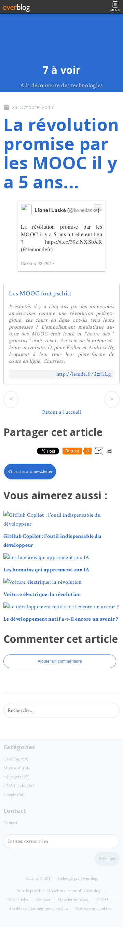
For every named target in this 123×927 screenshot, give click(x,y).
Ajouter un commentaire (60, 661)
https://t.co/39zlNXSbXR (73, 241)
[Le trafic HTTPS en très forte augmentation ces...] (112, 399)
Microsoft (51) (16, 768)
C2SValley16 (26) (18, 786)
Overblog (89, 879)
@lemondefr (37, 249)
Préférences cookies (93, 909)
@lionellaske (83, 210)
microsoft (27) (16, 777)
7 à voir (62, 70)
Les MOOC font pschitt (40, 293)
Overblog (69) (15, 759)
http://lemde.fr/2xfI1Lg (83, 374)
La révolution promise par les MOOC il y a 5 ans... (61, 153)
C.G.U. (103, 900)
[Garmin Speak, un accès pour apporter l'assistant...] (11, 399)
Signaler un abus (73, 900)
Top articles (18, 900)
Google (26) (14, 795)
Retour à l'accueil (61, 412)
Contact (10, 823)
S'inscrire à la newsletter (30, 471)
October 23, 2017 (38, 263)
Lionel (52, 891)
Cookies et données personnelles (39, 909)
